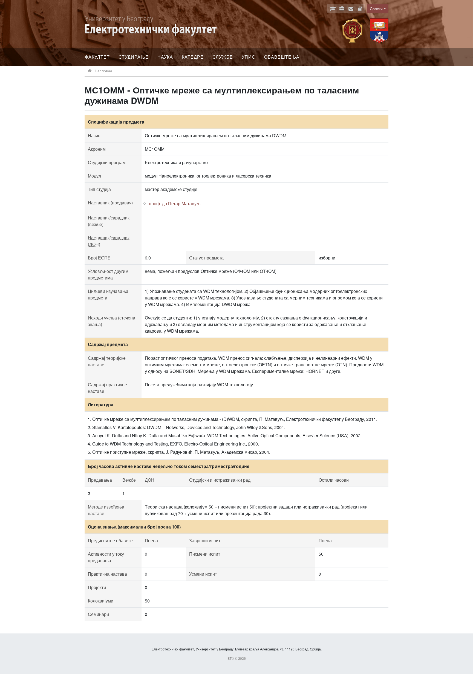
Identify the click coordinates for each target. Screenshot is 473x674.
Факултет (97, 57)
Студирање (134, 57)
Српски (376, 8)
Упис (248, 57)
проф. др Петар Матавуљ (175, 203)
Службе (222, 57)
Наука (165, 57)
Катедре (193, 57)
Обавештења (281, 57)
